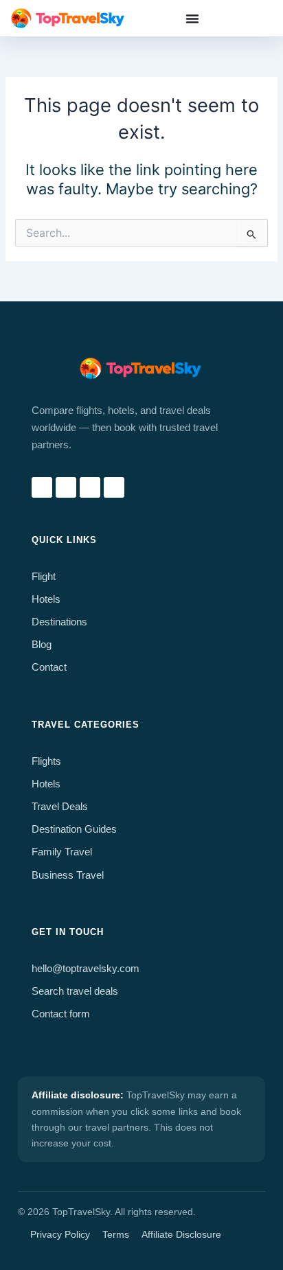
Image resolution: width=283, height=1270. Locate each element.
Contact (49, 667)
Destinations (59, 621)
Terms (115, 1234)
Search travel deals (75, 991)
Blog (42, 644)
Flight (44, 576)
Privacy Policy (60, 1234)
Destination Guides (74, 829)
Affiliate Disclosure (181, 1234)
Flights (46, 761)
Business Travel (68, 875)
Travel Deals (60, 806)
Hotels (46, 599)
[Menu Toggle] (192, 18)
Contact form (61, 1013)
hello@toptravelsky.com (85, 968)
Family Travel (62, 851)
